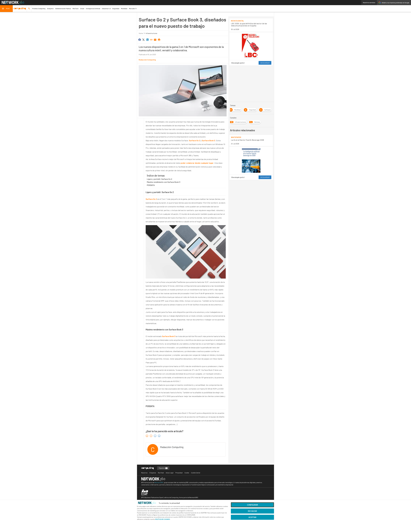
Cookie (187, 473)
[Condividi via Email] (155, 39)
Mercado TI (133, 8)
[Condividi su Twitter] (143, 39)
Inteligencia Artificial (93, 8)
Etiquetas (153, 473)
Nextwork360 (158, 482)
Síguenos (162, 468)
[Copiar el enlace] (151, 39)
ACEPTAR (252, 517)
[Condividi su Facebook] (139, 39)
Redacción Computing (147, 60)
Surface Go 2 (194, 140)
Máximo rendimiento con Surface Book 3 (163, 182)
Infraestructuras (151, 33)
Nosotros (144, 473)
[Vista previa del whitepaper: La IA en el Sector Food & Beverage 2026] (251, 160)
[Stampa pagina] (159, 39)
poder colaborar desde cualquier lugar (197, 163)
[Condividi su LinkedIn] (147, 39)
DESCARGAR (265, 63)
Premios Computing (38, 8)
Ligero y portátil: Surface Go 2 (159, 179)
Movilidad (124, 8)
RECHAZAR (252, 511)
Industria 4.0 (106, 8)
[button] (6, 8)
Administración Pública (63, 8)
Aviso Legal (169, 473)
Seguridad (115, 8)
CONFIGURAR (252, 504)
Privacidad (178, 473)
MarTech (75, 8)
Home (141, 33)
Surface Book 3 (208, 140)
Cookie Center (195, 473)
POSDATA (151, 185)
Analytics (50, 8)
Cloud (82, 8)
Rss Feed (161, 473)
